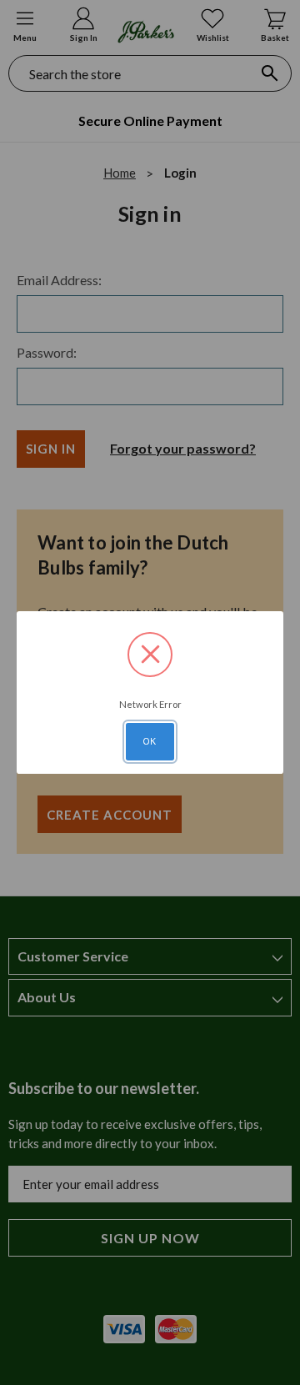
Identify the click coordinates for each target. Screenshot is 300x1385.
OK (150, 741)
